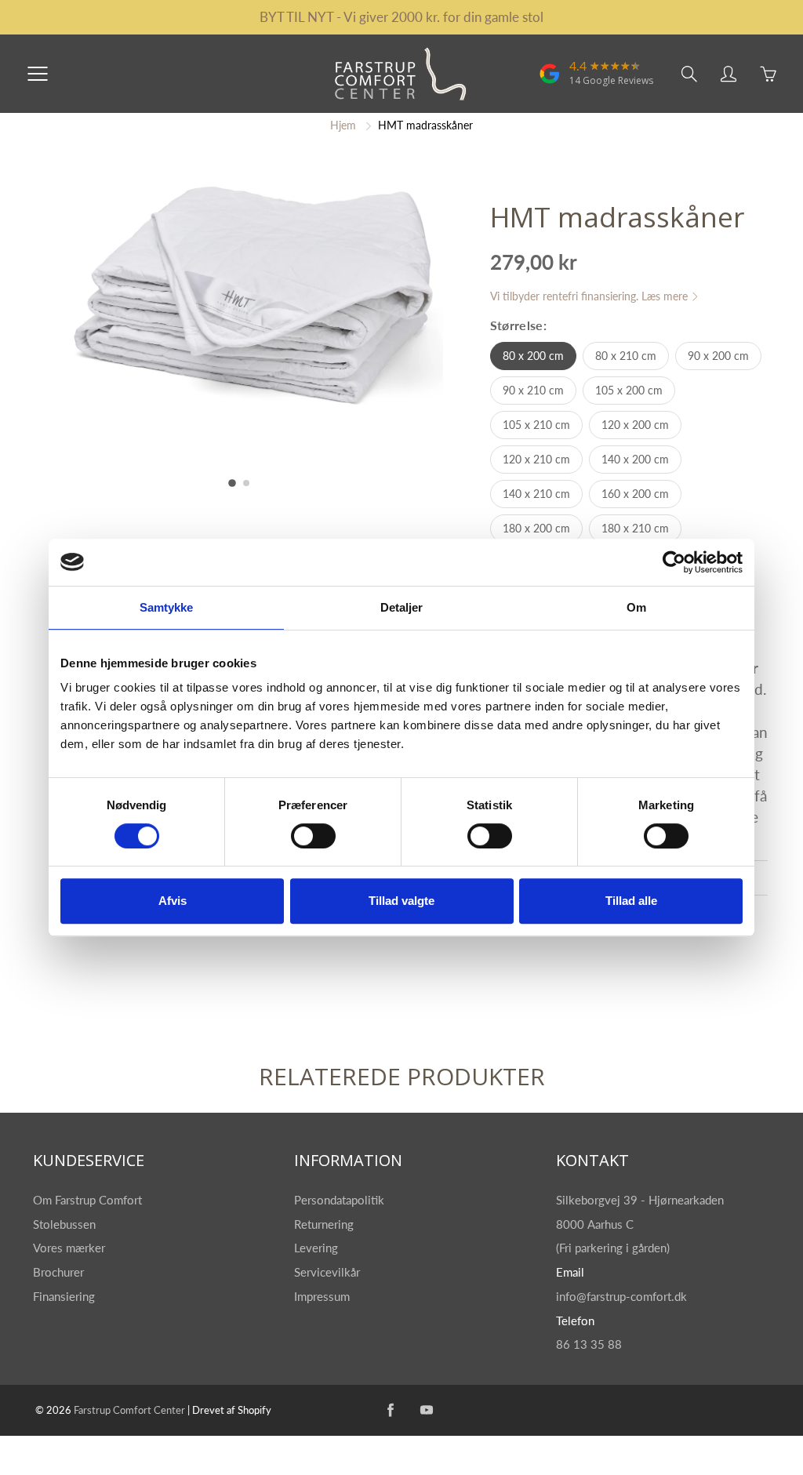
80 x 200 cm (533, 355)
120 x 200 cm (635, 424)
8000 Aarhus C (595, 1224)
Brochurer (60, 1272)
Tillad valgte (401, 900)
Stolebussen (66, 1224)
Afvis (172, 900)
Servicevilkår (327, 1272)
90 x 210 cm (533, 390)
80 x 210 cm (625, 355)
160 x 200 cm (635, 493)
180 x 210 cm (635, 528)
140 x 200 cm (635, 459)
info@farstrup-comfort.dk (621, 1296)
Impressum (322, 1296)
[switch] (313, 835)
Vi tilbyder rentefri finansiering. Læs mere (590, 296)
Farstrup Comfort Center (129, 1410)
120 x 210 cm (536, 459)
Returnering (325, 1224)
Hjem (343, 125)
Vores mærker (69, 1248)
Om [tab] (636, 607)
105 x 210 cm (536, 424)
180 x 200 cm (536, 528)
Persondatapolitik (339, 1200)
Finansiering (65, 1296)
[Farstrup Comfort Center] (549, 81)
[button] (232, 483)
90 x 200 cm (718, 355)
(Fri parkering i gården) (614, 1248)
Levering (316, 1248)
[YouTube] (426, 1410)
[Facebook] (390, 1410)
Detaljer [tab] (401, 607)
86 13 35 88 (589, 1344)
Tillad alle (631, 900)
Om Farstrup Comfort (89, 1200)
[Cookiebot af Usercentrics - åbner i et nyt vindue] (674, 562)
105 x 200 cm (629, 390)
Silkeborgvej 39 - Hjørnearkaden (641, 1200)
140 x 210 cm (536, 493)
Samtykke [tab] (167, 607)
